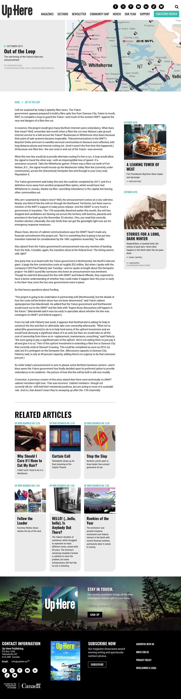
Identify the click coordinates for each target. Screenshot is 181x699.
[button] (176, 7)
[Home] (17, 10)
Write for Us (142, 652)
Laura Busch (134, 263)
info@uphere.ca (19, 661)
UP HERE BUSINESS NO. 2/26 (27, 423)
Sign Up (95, 614)
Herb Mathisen (14, 65)
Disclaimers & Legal (146, 668)
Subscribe (97, 664)
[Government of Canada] (22, 686)
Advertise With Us (145, 644)
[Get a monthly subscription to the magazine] (65, 661)
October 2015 (15, 46)
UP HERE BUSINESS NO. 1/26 (27, 485)
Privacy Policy (143, 660)
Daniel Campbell (136, 257)
